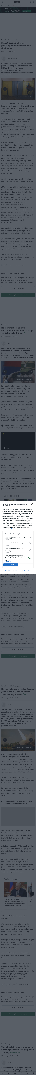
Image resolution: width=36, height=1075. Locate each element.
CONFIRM (11, 564)
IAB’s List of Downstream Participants (20, 529)
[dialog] (18, 537)
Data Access (18, 570)
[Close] (32, 504)
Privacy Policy (27, 570)
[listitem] (18, 534)
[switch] (29, 537)
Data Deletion (8, 570)
